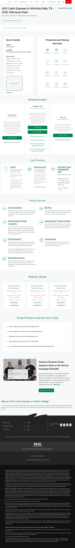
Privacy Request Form (25, 436)
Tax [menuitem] (31, 1)
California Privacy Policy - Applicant (62, 436)
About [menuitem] (43, 1)
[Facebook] (60, 425)
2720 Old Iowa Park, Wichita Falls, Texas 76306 (18, 52)
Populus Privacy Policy (35, 436)
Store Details (14, 302)
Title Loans (6, 429)
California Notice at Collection (48, 436)
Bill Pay (48, 208)
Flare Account (40, 167)
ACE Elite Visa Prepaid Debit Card (64, 169)
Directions (9, 92)
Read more (56, 384)
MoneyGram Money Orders (57, 221)
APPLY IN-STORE (37, 132)
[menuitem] (59, 2)
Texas (14, 28)
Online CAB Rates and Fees (37, 136)
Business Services (16, 258)
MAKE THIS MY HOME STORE (12, 21)
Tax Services (50, 239)
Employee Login (9, 436)
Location (9, 28)
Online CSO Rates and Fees (37, 140)
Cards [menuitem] (15, 1)
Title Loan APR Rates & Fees (63, 140)
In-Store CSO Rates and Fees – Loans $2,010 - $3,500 (37, 150)
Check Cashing (15, 208)
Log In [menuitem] (68, 1)
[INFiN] (37, 445)
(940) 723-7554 (10, 46)
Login (28, 429)
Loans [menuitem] (9, 1)
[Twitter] (63, 425)
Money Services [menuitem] (23, 1)
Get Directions (14, 305)
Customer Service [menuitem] (51, 1)
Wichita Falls (20, 28)
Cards (28, 422)
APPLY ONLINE (12, 138)
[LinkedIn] (66, 425)
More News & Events (46, 390)
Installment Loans (8, 426)
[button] (37, 327)
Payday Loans (6, 422)
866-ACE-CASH (40, 456)
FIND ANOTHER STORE (65, 8)
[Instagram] (70, 425)
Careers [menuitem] (37, 1)
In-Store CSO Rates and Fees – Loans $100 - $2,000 (37, 144)
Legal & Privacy (17, 436)
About (28, 426)
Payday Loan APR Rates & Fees (12, 142)
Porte (13, 167)
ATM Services (15, 239)
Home (4, 28)
